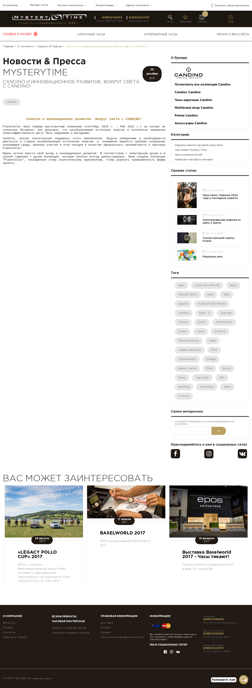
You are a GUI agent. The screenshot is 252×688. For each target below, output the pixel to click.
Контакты (9, 632)
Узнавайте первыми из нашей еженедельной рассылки (204, 423)
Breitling (183, 387)
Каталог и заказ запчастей (69, 627)
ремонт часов (187, 368)
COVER (183, 322)
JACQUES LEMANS (207, 285)
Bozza (226, 368)
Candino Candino (188, 92)
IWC (222, 378)
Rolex (182, 378)
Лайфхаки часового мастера (194, 159)
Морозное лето (213, 256)
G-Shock (219, 331)
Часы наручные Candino (193, 100)
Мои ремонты (65, 616)
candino (11, 102)
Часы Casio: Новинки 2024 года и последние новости (220, 197)
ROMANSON (224, 322)
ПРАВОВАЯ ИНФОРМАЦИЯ (119, 616)
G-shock (183, 396)
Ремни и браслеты (233, 34)
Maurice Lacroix (188, 341)
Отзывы (8, 627)
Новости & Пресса (15, 637)
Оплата (106, 627)
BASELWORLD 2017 (122, 533)
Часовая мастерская (71, 5)
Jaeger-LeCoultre (189, 350)
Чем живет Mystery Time (191, 149)
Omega (211, 359)
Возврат (106, 632)
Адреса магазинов (138, 5)
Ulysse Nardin (187, 359)
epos (181, 285)
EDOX (202, 322)
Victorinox (206, 387)
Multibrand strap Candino (194, 108)
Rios (209, 368)
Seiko (227, 387)
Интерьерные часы (160, 34)
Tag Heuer (202, 378)
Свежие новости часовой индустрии (199, 145)
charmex (226, 313)
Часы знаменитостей (188, 154)
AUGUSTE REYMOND (212, 304)
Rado (212, 341)
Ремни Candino (186, 115)
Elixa (214, 350)
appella (183, 304)
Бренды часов (39, 5)
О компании (11, 5)
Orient (182, 331)
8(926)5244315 (139, 17)
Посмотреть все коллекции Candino (203, 84)
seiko (233, 285)
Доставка (107, 622)
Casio (200, 331)
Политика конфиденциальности (122, 637)
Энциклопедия (105, 5)
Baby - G (204, 313)
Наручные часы (91, 34)
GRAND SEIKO (187, 295)
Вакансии (9, 622)
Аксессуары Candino (191, 123)
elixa (210, 295)
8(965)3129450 (112, 17)
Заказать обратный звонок (231, 6)
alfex (227, 295)
